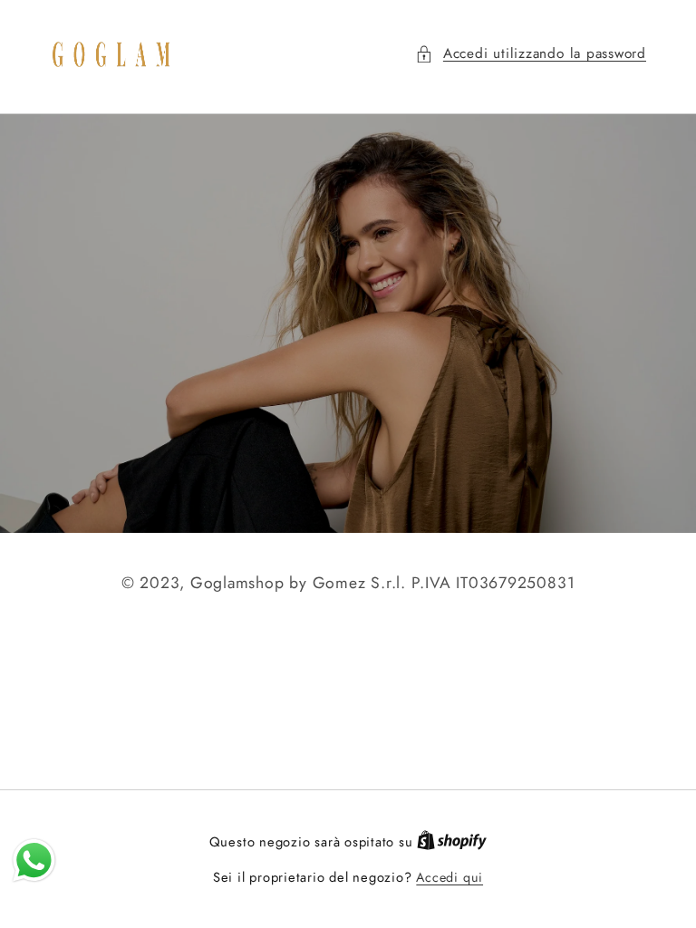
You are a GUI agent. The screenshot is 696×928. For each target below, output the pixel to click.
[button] (530, 54)
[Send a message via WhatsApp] (34, 860)
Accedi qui (449, 877)
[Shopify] (452, 842)
